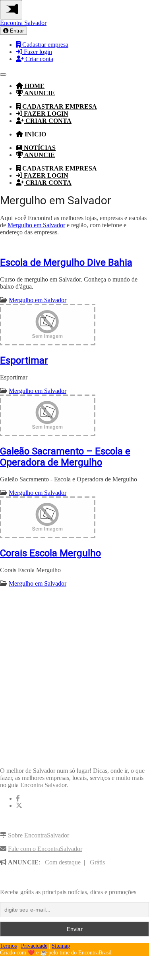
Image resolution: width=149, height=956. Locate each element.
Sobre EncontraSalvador (38, 835)
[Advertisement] (74, 668)
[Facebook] (18, 798)
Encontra (23, 22)
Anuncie (39, 93)
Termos (8, 946)
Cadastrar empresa (44, 44)
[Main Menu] (11, 9)
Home (34, 85)
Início (34, 134)
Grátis (97, 862)
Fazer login (37, 51)
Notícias (39, 147)
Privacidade (34, 946)
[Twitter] (19, 805)
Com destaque (63, 862)
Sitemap (61, 946)
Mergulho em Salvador (36, 225)
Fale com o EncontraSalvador (45, 848)
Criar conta (38, 59)
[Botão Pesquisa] (3, 74)
